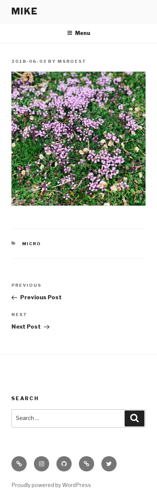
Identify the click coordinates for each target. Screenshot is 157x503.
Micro (32, 243)
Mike (24, 11)
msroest (72, 61)
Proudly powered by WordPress (51, 485)
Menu (82, 33)
